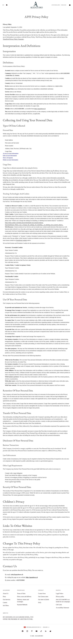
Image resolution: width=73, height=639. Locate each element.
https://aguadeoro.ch (40, 108)
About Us (5, 593)
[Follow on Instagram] (27, 631)
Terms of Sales (21, 593)
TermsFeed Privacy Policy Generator (13, 39)
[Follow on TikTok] (41, 631)
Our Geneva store (43, 596)
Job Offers (6, 605)
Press (4, 596)
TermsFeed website (21, 240)
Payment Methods (22, 604)
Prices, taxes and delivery (24, 596)
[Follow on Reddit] (50, 631)
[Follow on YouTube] (36, 631)
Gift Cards (59, 604)
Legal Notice (59, 593)
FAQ (39, 602)
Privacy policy (60, 596)
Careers (5, 602)
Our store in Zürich (43, 599)
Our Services (6, 599)
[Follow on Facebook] (23, 631)
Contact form (42, 593)
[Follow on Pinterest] (32, 631)
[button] (56, 5)
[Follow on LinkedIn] (46, 631)
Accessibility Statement (62, 607)
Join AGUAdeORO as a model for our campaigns (63, 600)
